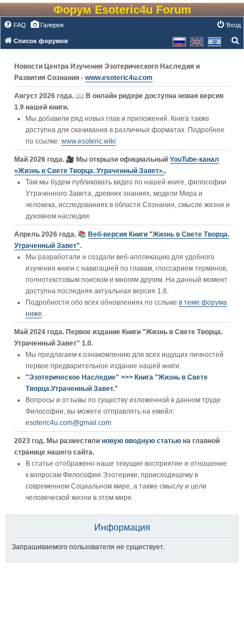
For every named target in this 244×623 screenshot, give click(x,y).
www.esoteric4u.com (119, 78)
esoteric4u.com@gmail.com (68, 423)
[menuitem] (14, 25)
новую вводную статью (142, 441)
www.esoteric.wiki (88, 141)
